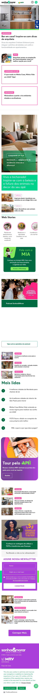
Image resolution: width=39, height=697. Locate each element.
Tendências (18, 195)
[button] (10, 692)
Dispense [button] (21, 688)
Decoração (6, 33)
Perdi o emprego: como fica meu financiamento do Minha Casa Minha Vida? (25, 621)
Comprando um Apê (11, 71)
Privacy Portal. (26, 683)
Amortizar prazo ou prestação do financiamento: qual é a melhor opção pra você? (24, 59)
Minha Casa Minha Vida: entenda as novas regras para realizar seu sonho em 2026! (23, 409)
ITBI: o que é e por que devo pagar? (24, 428)
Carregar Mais (19, 633)
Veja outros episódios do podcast (18, 344)
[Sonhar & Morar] (9, 3)
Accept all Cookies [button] (10, 688)
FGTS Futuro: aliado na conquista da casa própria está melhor (23, 420)
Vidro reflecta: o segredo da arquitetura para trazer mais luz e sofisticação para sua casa (24, 512)
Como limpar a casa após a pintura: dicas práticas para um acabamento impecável (25, 601)
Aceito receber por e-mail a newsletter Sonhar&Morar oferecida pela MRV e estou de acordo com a (20, 578)
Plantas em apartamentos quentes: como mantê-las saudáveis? (7, 236)
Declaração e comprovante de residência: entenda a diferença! (19, 162)
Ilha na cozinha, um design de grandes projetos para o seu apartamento (23, 502)
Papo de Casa (19, 371)
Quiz (15, 54)
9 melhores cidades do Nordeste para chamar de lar (24, 391)
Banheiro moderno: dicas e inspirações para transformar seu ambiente (24, 376)
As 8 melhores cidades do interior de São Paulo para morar (23, 400)
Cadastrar (19, 586)
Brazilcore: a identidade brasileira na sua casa (21, 235)
